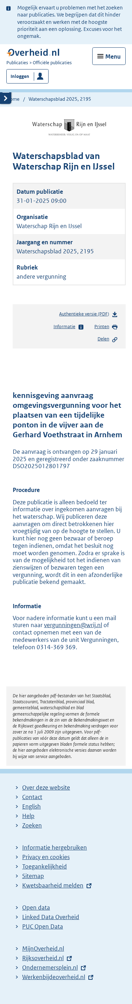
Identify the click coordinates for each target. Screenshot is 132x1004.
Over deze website (46, 787)
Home (12, 99)
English (31, 806)
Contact (32, 797)
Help (28, 816)
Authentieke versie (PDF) (85, 315)
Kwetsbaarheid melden (52, 885)
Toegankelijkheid (44, 866)
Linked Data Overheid (50, 917)
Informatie (64, 327)
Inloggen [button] (20, 76)
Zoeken (32, 825)
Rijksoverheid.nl (43, 958)
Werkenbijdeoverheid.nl (53, 977)
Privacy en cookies (46, 857)
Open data (36, 907)
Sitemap (33, 876)
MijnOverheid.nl (43, 948)
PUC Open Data (42, 926)
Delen (103, 339)
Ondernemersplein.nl (50, 967)
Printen (101, 327)
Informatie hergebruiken (54, 847)
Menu (113, 56)
